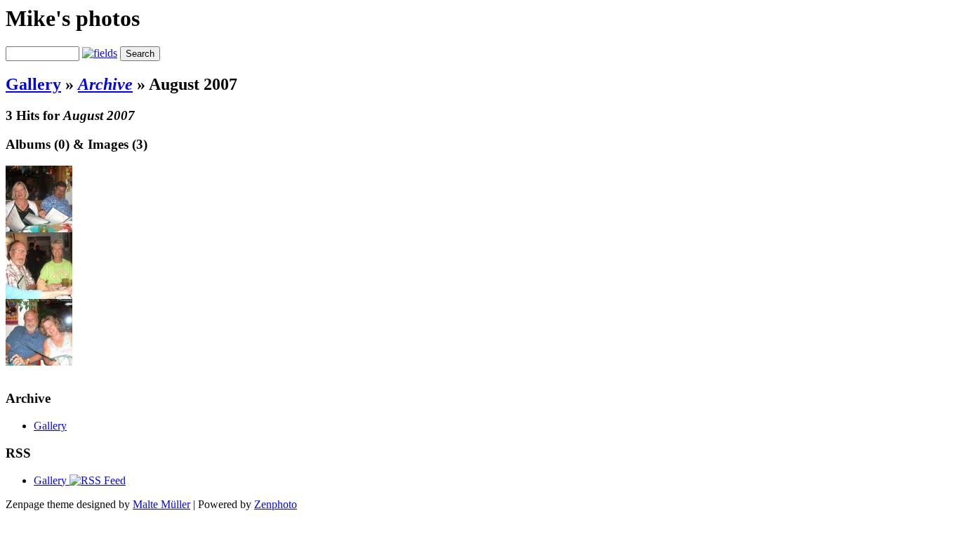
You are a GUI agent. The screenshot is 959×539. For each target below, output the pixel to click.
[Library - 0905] (39, 362)
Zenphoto (275, 504)
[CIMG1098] (39, 295)
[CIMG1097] (39, 228)
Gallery (33, 84)
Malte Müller (161, 504)
